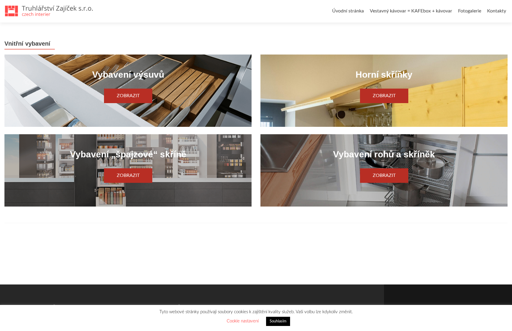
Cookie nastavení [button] (243, 321)
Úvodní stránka (348, 11)
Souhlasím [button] (278, 321)
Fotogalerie (469, 11)
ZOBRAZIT (128, 95)
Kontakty (496, 11)
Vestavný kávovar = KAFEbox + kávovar (411, 11)
